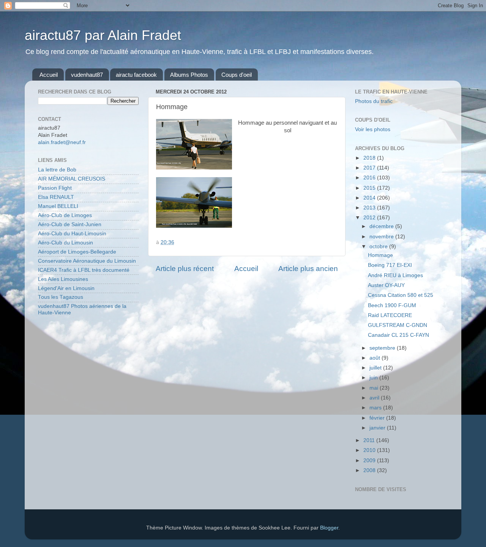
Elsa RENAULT (56, 197)
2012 (370, 217)
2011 (369, 440)
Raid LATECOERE (390, 315)
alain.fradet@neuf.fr (62, 142)
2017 (370, 168)
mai (374, 388)
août (375, 358)
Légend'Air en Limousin (66, 288)
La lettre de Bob (57, 170)
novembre (382, 236)
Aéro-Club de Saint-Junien (69, 224)
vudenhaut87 (87, 74)
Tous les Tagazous (60, 297)
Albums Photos (189, 74)
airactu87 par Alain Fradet (103, 35)
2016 (370, 178)
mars (376, 408)
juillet (376, 368)
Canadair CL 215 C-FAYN (398, 335)
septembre (383, 348)
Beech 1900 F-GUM (392, 305)
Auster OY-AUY (386, 285)
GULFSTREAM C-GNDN (397, 325)
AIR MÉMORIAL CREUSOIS (71, 179)
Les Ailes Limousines (63, 279)
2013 (370, 208)
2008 (370, 470)
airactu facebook (136, 74)
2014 (370, 198)
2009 (370, 460)
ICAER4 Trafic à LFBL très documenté (83, 270)
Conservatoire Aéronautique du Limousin (87, 261)
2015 (370, 188)
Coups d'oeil (236, 74)
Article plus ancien (308, 269)
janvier (378, 428)
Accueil (48, 74)
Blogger (329, 528)
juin (374, 378)
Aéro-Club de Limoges (65, 215)
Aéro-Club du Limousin (65, 243)
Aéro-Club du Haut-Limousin (72, 233)
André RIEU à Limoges (395, 275)
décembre (382, 226)
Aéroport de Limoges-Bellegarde (77, 252)
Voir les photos (372, 129)
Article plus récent (185, 269)
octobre (379, 246)
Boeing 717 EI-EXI (390, 265)
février (377, 418)
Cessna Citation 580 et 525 (400, 295)
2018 (370, 158)
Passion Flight (55, 188)
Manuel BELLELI (58, 206)
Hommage (380, 255)
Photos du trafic (374, 101)
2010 (370, 450)
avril (375, 398)
